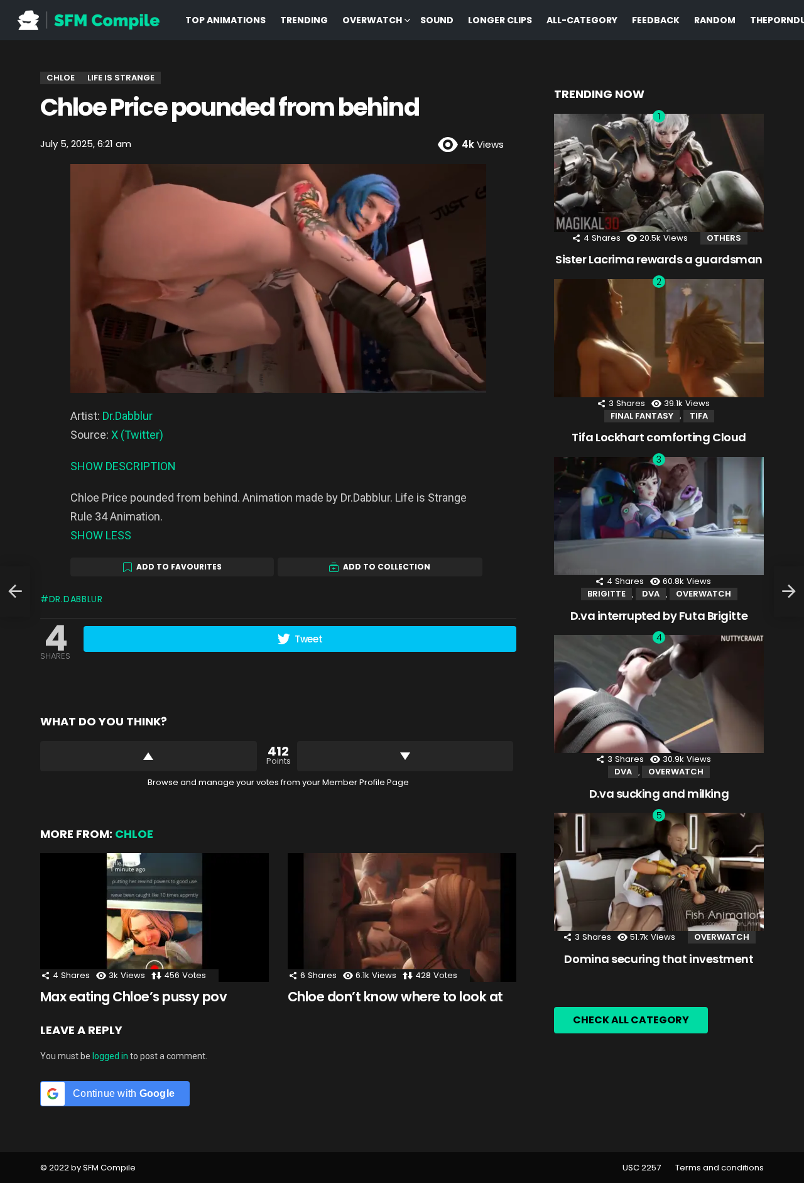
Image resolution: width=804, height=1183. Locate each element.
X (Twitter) (137, 434)
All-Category (581, 20)
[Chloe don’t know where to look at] (402, 917)
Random (715, 20)
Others (724, 238)
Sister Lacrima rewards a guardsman (659, 259)
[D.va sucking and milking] (659, 694)
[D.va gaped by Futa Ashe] (15, 591)
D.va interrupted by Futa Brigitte (658, 616)
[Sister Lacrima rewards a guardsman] (659, 173)
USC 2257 (641, 1168)
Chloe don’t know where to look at (395, 997)
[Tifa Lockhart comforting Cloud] (659, 338)
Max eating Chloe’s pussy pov (133, 997)
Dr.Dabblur (127, 415)
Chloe (134, 834)
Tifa (699, 416)
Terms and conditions (719, 1168)
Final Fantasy (642, 416)
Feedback (656, 20)
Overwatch (372, 20)
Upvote (148, 756)
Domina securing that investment (658, 959)
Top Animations (225, 20)
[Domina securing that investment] (659, 872)
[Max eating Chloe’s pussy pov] (154, 917)
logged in (110, 1056)
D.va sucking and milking (659, 793)
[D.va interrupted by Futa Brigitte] (659, 516)
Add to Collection (386, 566)
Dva (651, 594)
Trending (304, 20)
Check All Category (631, 1020)
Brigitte (606, 594)
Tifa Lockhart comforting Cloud (659, 437)
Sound (437, 20)
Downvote (405, 756)
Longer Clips (500, 20)
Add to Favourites (179, 566)
